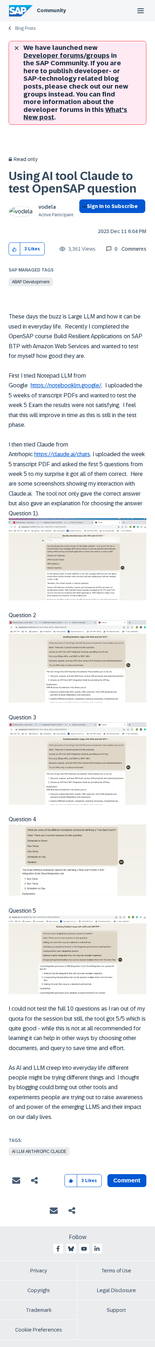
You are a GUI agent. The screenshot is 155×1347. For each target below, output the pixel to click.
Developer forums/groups (66, 55)
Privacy (38, 1270)
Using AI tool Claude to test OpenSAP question (73, 182)
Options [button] (83, 219)
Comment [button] (127, 1180)
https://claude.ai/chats (62, 454)
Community (51, 10)
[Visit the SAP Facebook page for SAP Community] (58, 1249)
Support (116, 1310)
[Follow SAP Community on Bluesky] (71, 1249)
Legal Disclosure (116, 1290)
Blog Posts (25, 28)
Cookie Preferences (38, 1330)
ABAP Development (31, 281)
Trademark (39, 1310)
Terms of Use (116, 1270)
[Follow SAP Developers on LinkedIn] (97, 1249)
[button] (14, 249)
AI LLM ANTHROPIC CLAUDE (39, 1151)
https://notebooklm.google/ (66, 385)
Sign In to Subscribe (112, 206)
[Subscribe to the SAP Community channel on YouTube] (84, 1249)
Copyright (38, 1290)
